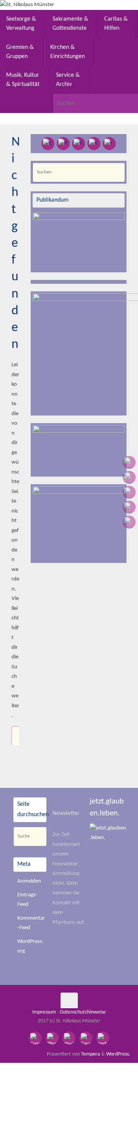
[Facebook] (129, 507)
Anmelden (29, 881)
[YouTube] (129, 492)
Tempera (90, 1054)
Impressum (44, 1012)
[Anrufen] (129, 477)
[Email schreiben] (129, 462)
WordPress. (118, 1054)
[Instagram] (129, 522)
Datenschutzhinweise (83, 1012)
